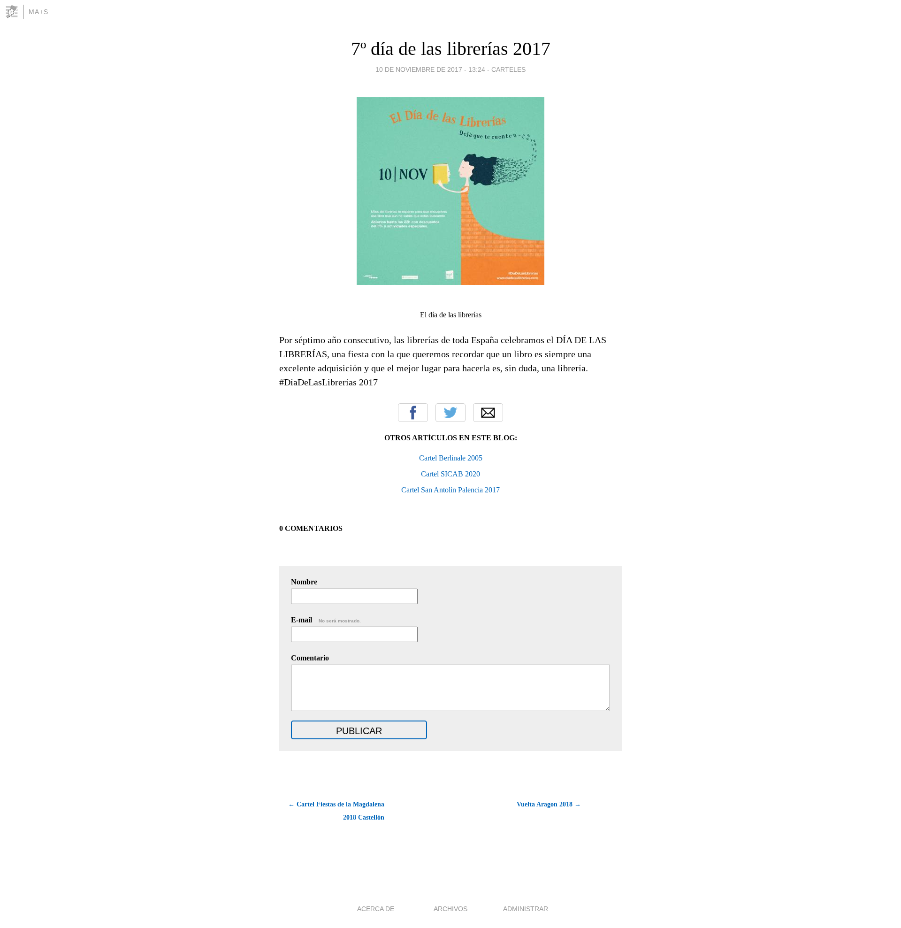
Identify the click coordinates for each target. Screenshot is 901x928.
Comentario (310, 658)
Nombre (304, 582)
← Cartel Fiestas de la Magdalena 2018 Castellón (336, 811)
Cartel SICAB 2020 (450, 474)
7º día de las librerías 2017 (450, 48)
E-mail (326, 620)
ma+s (38, 11)
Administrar (525, 909)
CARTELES (508, 69)
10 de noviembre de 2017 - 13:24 (430, 69)
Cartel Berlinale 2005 (450, 458)
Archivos (450, 909)
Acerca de (375, 909)
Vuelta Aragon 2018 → (549, 804)
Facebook (413, 412)
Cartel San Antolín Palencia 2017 (450, 490)
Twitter (450, 412)
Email (488, 412)
